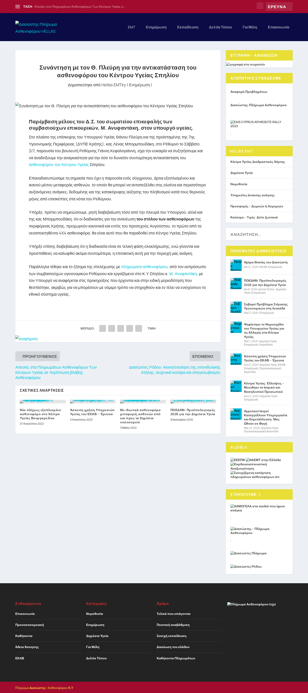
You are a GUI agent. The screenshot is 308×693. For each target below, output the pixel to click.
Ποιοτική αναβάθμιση (173, 625)
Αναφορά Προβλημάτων (248, 91)
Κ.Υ (70, 688)
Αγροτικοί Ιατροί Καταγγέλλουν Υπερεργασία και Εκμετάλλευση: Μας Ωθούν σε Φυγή (265, 417)
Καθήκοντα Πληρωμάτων (176, 658)
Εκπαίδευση (187, 27)
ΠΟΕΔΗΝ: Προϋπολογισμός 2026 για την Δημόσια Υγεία (192, 412)
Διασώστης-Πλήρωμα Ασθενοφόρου (258, 105)
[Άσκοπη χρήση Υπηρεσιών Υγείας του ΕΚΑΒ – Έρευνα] (93, 401)
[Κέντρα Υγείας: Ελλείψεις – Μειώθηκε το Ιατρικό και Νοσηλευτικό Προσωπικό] (236, 386)
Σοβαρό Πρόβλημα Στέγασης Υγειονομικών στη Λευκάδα (266, 306)
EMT (131, 27)
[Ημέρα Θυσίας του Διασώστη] (236, 265)
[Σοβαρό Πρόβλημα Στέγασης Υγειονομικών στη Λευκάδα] (236, 307)
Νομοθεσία (238, 184)
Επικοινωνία (278, 27)
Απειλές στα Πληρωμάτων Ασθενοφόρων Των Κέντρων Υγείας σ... (80, 6)
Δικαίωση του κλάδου (173, 647)
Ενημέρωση (156, 27)
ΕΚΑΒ (263, 267)
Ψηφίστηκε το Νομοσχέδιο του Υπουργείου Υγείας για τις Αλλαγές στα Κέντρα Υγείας (264, 330)
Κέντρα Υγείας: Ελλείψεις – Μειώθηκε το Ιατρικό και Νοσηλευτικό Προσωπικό (264, 387)
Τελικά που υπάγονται (174, 613)
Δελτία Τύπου (220, 27)
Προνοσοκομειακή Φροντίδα (262, 370)
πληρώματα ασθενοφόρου (144, 266)
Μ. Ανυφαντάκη (182, 273)
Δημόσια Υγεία (241, 173)
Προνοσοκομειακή (29, 625)
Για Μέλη (250, 27)
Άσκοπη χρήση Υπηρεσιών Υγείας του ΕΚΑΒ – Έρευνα (92, 412)
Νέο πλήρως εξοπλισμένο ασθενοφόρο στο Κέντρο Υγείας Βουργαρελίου (40, 414)
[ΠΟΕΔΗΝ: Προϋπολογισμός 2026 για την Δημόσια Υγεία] (193, 401)
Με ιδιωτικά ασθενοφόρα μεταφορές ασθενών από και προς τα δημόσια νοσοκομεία (140, 416)
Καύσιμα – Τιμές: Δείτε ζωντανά (254, 217)
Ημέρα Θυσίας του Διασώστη (266, 262)
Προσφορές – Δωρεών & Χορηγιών (256, 206)
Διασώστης (38, 688)
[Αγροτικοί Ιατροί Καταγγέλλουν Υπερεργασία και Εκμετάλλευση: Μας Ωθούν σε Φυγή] (236, 414)
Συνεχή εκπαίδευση (171, 636)
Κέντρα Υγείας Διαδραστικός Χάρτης (257, 161)
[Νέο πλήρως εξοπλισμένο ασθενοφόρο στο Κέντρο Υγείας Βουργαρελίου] (43, 401)
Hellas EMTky (113, 84)
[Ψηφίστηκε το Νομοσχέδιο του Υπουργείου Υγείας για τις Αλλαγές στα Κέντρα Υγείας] (236, 327)
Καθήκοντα (23, 636)
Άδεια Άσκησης (27, 647)
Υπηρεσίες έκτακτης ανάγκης (252, 195)
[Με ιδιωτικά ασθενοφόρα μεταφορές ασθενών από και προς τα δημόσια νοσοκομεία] (143, 401)
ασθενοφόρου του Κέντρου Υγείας (59, 164)
